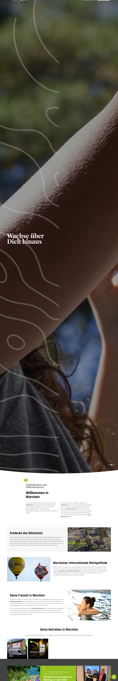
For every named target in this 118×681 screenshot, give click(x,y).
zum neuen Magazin (113, 676)
